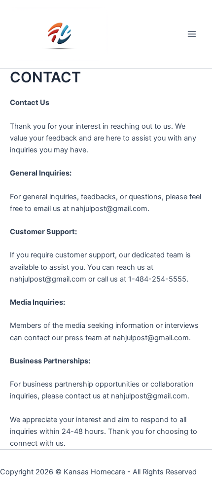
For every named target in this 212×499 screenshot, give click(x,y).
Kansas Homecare (94, 471)
